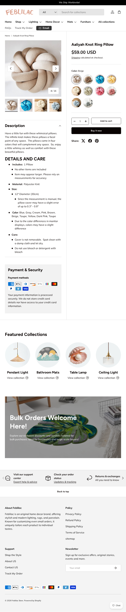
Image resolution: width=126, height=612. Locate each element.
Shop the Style (13, 555)
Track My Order (24, 28)
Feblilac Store (17, 600)
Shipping (75, 57)
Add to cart (106, 121)
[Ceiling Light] (108, 354)
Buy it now (96, 130)
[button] (119, 12)
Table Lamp (78, 372)
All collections (106, 22)
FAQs (8, 28)
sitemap (70, 538)
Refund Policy (73, 520)
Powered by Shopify (32, 600)
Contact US (11, 567)
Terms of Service (74, 532)
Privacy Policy (73, 514)
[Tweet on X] (83, 140)
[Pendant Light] (17, 354)
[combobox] (71, 12)
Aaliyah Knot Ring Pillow (23, 36)
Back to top (63, 491)
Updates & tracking (65, 481)
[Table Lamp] (78, 354)
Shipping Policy (74, 526)
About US (10, 561)
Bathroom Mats (48, 372)
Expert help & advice (25, 481)
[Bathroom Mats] (47, 354)
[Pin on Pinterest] (96, 140)
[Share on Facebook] (90, 140)
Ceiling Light (108, 372)
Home (8, 22)
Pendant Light (17, 372)
